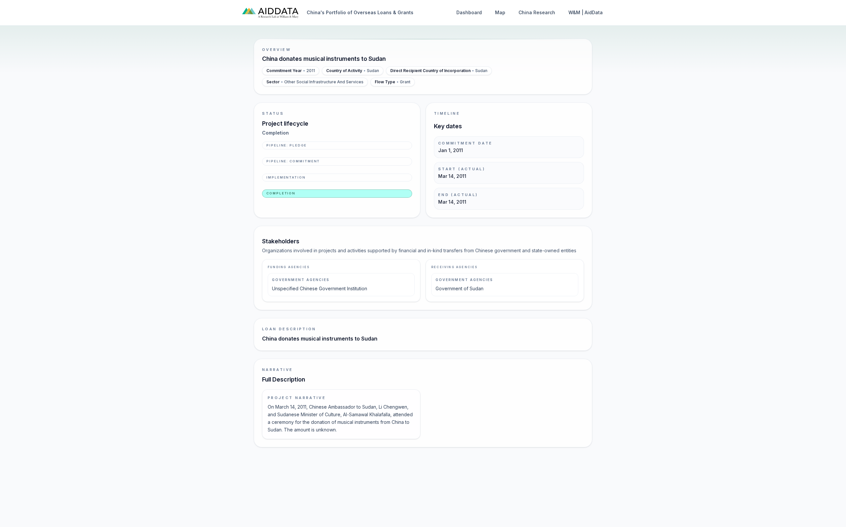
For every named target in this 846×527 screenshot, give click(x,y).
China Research (537, 12)
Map (500, 12)
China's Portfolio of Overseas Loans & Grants (360, 12)
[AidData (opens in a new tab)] (270, 12)
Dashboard (469, 12)
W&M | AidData (585, 12)
